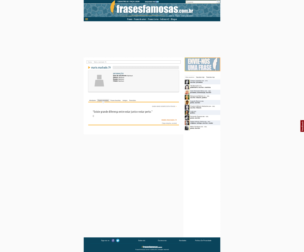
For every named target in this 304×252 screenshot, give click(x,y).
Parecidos (132, 100)
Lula (191, 111)
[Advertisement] (152, 39)
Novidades (182, 240)
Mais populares (189, 77)
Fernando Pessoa (196, 116)
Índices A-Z (164, 19)
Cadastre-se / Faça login (128, 1)
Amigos (125, 100)
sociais (174, 123)
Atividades (92, 100)
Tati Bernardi (194, 86)
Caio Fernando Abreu (197, 91)
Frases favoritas (115, 100)
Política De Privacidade (203, 240)
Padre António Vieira (197, 121)
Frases (129, 19)
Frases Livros (153, 19)
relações (168, 123)
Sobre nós (141, 240)
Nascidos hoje (200, 77)
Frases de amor (140, 19)
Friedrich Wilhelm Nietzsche (199, 106)
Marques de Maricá (196, 96)
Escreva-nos (162, 240)
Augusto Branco (195, 101)
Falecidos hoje (210, 77)
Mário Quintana (195, 127)
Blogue (174, 19)
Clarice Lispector (195, 81)
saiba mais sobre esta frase (164, 106)
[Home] (152, 8)
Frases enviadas (103, 100)
